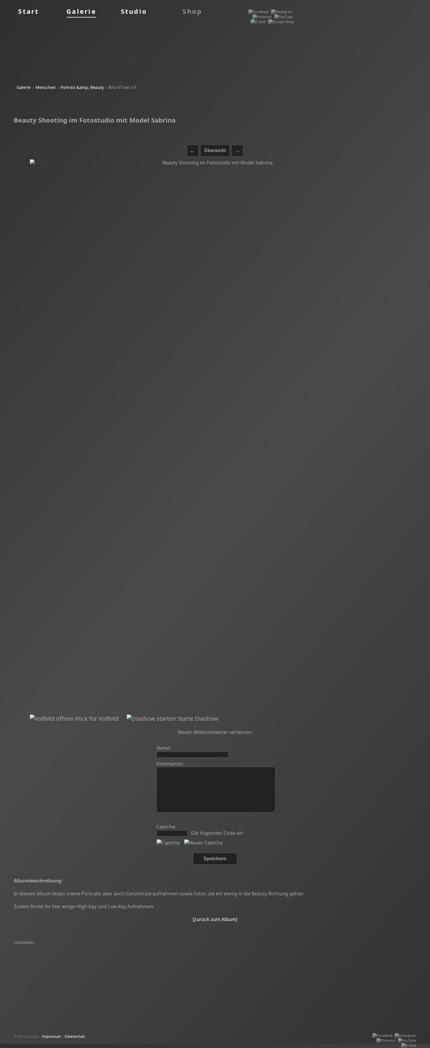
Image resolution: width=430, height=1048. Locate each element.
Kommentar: (170, 763)
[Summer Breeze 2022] (243, 947)
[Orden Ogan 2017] (118, 962)
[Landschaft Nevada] (63, 947)
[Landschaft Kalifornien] (34, 952)
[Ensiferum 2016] (76, 972)
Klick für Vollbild (96, 718)
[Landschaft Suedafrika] (283, 947)
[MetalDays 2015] (148, 947)
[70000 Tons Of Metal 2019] (214, 957)
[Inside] (215, 947)
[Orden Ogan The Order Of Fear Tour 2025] (243, 962)
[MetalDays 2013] (247, 952)
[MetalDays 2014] (29, 947)
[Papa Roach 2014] (360, 947)
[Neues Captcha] (203, 842)
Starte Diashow (197, 718)
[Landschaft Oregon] (132, 957)
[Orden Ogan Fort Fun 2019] (160, 952)
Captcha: (166, 826)
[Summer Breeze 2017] (183, 967)
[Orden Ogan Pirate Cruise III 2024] (169, 972)
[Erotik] (68, 967)
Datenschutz (75, 1036)
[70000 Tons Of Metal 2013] (367, 952)
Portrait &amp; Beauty (82, 87)
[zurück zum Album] (215, 919)
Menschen (45, 87)
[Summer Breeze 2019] (283, 952)
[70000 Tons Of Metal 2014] (261, 957)
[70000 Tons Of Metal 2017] (207, 952)
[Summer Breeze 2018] (81, 962)
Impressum (51, 1036)
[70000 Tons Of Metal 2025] (37, 967)
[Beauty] (125, 947)
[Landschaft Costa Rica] (116, 952)
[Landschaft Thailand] (298, 962)
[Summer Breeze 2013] (34, 957)
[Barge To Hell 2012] (99, 947)
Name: (163, 748)
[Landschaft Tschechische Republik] (84, 957)
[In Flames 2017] (299, 957)
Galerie (24, 87)
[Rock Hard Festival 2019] (186, 947)
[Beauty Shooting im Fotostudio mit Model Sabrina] (215, 437)
